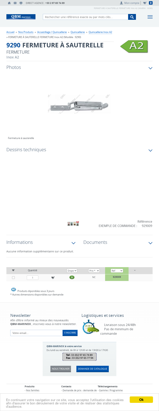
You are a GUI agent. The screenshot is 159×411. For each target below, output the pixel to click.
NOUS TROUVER (60, 368)
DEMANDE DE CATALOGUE (92, 368)
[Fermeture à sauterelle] (79, 107)
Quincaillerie (78, 32)
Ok (141, 399)
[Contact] (15, 3)
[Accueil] (9, 3)
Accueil (10, 32)
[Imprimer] (21, 3)
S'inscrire (70, 332)
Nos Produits (25, 32)
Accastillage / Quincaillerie (52, 32)
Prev (10, 108)
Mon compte (131, 3)
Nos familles (32, 390)
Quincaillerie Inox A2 (100, 32)
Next (133, 108)
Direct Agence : (45, 3)
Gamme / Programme (111, 390)
